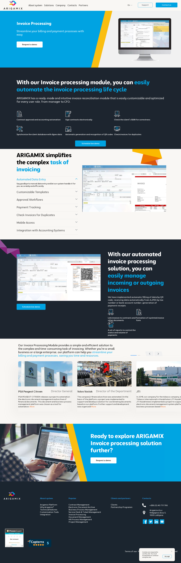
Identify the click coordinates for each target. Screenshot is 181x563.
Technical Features (48, 509)
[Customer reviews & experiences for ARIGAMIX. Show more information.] (14, 547)
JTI (138, 391)
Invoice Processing (77, 514)
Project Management (78, 522)
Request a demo (29, 44)
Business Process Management (83, 509)
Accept (167, 556)
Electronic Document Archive (82, 507)
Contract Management (79, 504)
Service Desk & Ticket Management (85, 512)
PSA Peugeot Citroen (30, 391)
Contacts (72, 5)
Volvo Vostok (84, 391)
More (32, 406)
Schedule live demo (90, 143)
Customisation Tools (49, 512)
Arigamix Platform (48, 504)
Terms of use (131, 551)
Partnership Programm (121, 507)
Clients (114, 504)
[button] (159, 353)
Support (145, 5)
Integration (45, 514)
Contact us (166, 5)
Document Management (80, 517)
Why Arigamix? (47, 507)
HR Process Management (80, 519)
